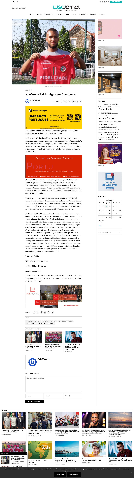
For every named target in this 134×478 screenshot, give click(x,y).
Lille (115, 129)
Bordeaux (100, 107)
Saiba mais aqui (74, 474)
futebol (45, 321)
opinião (115, 135)
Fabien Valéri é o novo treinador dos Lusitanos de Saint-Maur (33, 346)
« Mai (99, 226)
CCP (108, 107)
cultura (102, 118)
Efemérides (103, 122)
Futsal (114, 127)
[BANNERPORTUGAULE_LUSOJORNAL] (53, 166)
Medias (104, 134)
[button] (120, 232)
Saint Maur (51, 323)
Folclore (112, 124)
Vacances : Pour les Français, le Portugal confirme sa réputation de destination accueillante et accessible (66, 460)
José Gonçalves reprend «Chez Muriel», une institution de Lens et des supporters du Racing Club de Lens (40, 432)
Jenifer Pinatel (88, 435)
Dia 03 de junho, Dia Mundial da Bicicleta (38, 461)
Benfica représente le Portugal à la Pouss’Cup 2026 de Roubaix (53, 346)
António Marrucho (36, 435)
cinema (117, 107)
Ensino (100, 124)
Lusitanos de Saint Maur (66, 321)
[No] (132, 472)
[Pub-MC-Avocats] (53, 296)
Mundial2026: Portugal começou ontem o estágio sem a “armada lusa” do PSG (73, 347)
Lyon (116, 132)
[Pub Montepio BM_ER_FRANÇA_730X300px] (53, 117)
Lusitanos (53, 321)
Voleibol (113, 139)
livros (100, 132)
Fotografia (102, 127)
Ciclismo (112, 107)
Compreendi (60, 474)
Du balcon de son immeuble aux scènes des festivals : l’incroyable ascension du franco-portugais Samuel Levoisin (93, 432)
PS (117, 137)
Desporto (28, 90)
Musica (109, 135)
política (113, 137)
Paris (120, 135)
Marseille (100, 134)
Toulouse (110, 139)
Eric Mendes (36, 100)
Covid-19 (113, 115)
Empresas (116, 122)
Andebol (105, 104)
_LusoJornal (7, 434)
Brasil (105, 107)
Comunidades (104, 113)
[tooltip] (103, 2)
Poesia (108, 137)
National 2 (42, 323)
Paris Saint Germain (102, 137)
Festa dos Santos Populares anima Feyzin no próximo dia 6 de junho (92, 459)
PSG (119, 137)
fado (109, 124)
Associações (113, 105)
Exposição (105, 124)
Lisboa (118, 129)
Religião (100, 139)
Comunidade (105, 110)
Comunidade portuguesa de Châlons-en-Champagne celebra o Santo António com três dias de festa (67, 432)
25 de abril (100, 104)
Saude (105, 139)
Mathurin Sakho (31, 323)
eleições (110, 122)
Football (37, 321)
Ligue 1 (111, 129)
